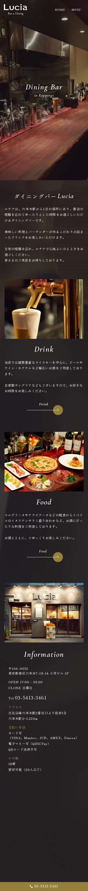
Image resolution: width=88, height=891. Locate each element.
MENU (76, 9)
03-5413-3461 (31, 697)
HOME (60, 9)
